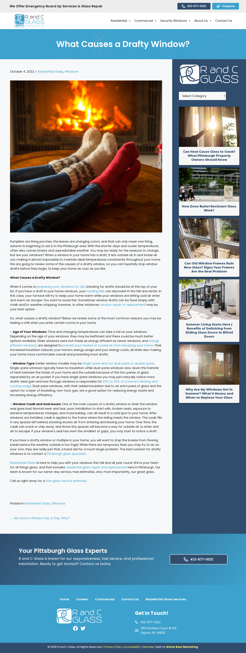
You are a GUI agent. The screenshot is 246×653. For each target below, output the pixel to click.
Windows (71, 71)
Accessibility (132, 647)
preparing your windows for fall (60, 287)
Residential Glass (50, 71)
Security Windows (173, 21)
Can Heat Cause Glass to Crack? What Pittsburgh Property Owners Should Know (209, 156)
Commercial (143, 21)
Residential (119, 21)
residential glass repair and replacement (96, 467)
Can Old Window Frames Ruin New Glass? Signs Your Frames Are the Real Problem (209, 267)
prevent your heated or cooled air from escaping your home (107, 345)
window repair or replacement (122, 305)
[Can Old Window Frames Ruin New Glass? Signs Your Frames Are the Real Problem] (209, 257)
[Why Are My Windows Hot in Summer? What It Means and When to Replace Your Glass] (209, 384)
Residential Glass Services (166, 599)
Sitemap (148, 647)
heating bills (96, 291)
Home (64, 599)
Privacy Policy (113, 647)
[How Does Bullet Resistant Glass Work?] (209, 200)
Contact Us (223, 21)
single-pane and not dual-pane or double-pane (118, 363)
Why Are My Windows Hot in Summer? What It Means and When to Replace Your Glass (209, 393)
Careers (82, 599)
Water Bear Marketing (182, 647)
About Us (201, 21)
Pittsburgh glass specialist (66, 454)
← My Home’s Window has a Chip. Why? (39, 518)
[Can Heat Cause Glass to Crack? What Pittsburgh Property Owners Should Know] (209, 146)
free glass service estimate (66, 481)
